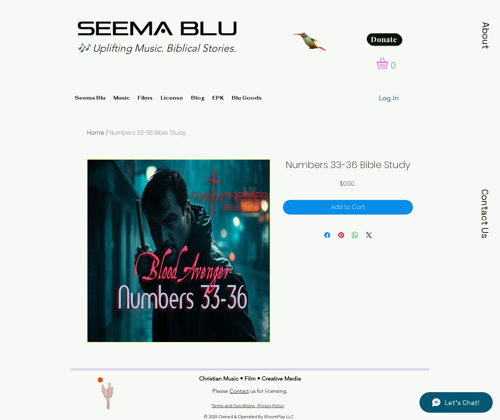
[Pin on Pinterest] (341, 235)
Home (95, 133)
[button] (486, 35)
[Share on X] (369, 235)
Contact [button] (239, 390)
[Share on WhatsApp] (355, 235)
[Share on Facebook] (327, 235)
